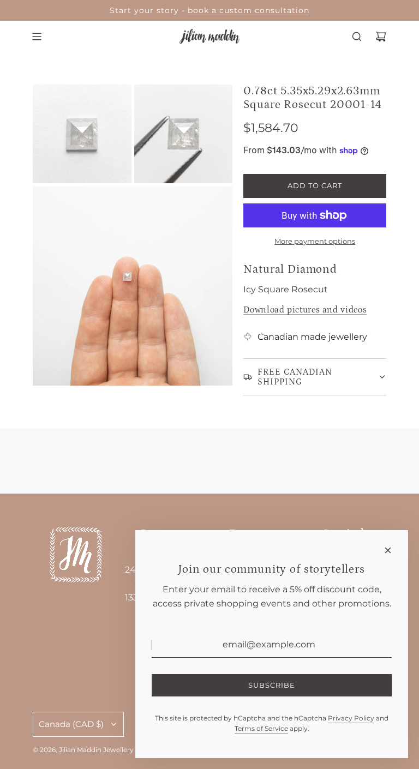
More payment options (314, 241)
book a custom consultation (248, 10)
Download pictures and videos (305, 310)
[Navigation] (37, 37)
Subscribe (271, 685)
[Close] (388, 550)
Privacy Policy (351, 718)
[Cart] (381, 37)
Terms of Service (261, 728)
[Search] (357, 37)
